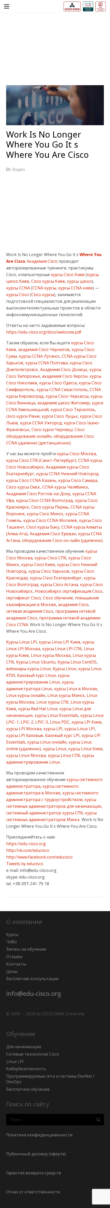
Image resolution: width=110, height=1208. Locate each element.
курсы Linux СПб (63, 755)
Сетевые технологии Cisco (32, 1054)
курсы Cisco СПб (50, 558)
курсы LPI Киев (86, 722)
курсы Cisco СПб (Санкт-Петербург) (41, 460)
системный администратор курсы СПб (44, 813)
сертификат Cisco (23, 598)
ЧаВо (11, 941)
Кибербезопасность (26, 1068)
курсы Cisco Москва (76, 453)
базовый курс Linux (36, 675)
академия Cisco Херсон (64, 376)
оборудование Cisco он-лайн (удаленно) (62, 540)
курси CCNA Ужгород (40, 423)
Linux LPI (15, 1061)
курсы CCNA (18, 288)
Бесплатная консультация (32, 978)
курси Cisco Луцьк (59, 416)
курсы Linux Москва (26, 755)
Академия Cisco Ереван (52, 534)
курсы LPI (52, 729)
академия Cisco (73, 604)
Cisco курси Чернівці (51, 429)
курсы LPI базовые (24, 735)
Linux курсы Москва (50, 655)
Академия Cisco (42, 261)
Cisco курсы (42, 294)
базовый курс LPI (62, 735)
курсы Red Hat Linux (37, 709)
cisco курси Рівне (23, 416)
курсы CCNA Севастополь (62, 389)
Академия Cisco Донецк (63, 369)
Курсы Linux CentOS (76, 662)
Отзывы (14, 956)
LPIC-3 (41, 722)
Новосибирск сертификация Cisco (68, 591)
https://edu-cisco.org (26, 843)
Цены (11, 971)
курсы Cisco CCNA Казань (31, 480)
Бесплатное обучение (28, 1089)
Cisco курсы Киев (47, 281)
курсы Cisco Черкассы (67, 396)
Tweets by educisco (24, 863)
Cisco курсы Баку (42, 527)
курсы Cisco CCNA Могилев (49, 520)
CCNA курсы (44, 288)
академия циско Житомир (63, 403)
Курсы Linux (64, 668)
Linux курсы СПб (52, 702)
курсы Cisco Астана (58, 584)
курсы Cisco (17, 294)
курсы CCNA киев (75, 288)
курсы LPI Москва (23, 729)
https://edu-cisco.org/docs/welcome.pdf (43, 332)
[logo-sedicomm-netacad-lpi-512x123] (84, 6)
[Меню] (7, 6)
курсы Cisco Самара (77, 480)
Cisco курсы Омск (23, 487)
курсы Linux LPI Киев (59, 642)
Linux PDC (59, 722)
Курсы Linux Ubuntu (35, 662)
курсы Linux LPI (79, 729)
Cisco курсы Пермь (49, 507)
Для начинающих (23, 1046)
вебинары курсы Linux (28, 668)
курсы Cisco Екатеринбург (55, 578)
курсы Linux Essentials (56, 715)
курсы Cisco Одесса (57, 383)
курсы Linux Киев (85, 749)
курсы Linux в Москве (75, 688)
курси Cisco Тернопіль (72, 409)
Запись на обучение (26, 949)
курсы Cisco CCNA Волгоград (44, 500)
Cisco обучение (57, 598)
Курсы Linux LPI (21, 642)
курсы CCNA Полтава (46, 363)
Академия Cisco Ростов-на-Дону (38, 493)
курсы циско (79, 281)
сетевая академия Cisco (29, 611)
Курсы (12, 934)
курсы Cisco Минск (44, 514)
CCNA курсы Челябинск (64, 487)
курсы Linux (54, 749)
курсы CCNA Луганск (39, 356)
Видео (18, 169)
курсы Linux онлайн (46, 742)
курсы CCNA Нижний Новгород (66, 473)
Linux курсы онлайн (25, 695)
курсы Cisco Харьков (48, 571)
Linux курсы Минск (65, 695)
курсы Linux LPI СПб (61, 648)
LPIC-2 (26, 722)
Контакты (16, 964)
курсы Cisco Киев (67, 274)
